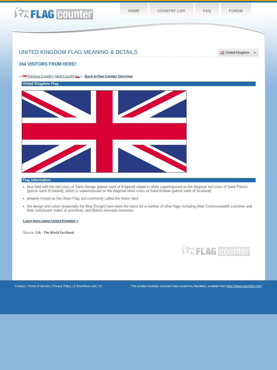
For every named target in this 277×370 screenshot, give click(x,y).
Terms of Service (39, 286)
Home (134, 11)
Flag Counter (54, 13)
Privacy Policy (61, 286)
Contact (20, 286)
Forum (236, 11)
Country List (171, 11)
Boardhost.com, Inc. (90, 286)
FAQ (207, 11)
